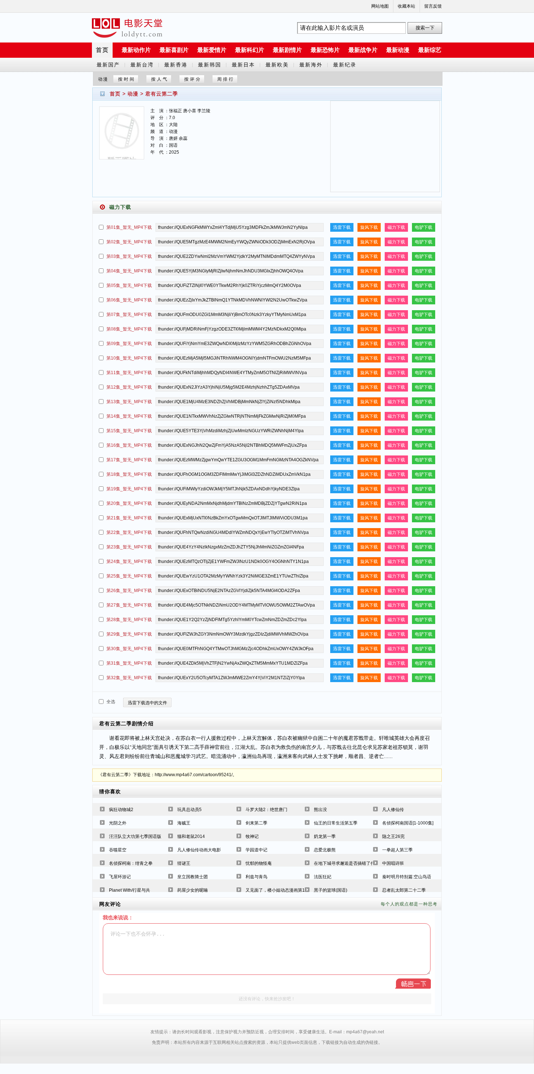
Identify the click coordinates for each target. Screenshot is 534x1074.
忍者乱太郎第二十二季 (404, 890)
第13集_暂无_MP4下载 (129, 401)
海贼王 (183, 823)
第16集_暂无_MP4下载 (129, 445)
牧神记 (252, 836)
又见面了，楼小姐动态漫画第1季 (277, 890)
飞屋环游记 (120, 876)
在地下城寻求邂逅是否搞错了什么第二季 (353, 863)
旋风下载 (369, 227)
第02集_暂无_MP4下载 (129, 241)
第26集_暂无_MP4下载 (129, 590)
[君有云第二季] (121, 137)
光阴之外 (117, 823)
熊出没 (320, 809)
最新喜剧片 (174, 50)
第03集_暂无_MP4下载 (129, 256)
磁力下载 (396, 227)
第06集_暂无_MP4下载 (129, 300)
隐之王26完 (393, 836)
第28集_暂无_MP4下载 (129, 619)
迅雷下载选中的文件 (147, 702)
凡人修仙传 (393, 809)
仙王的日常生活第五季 (335, 823)
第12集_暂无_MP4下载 (129, 387)
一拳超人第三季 (397, 849)
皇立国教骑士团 (192, 876)
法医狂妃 (322, 876)
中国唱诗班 (393, 863)
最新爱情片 (211, 50)
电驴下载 (423, 227)
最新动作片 (136, 50)
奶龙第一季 (325, 836)
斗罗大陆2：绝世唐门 (266, 809)
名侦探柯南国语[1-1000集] (407, 823)
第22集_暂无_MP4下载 (129, 532)
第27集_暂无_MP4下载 (129, 605)
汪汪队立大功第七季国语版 (135, 836)
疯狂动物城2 (121, 809)
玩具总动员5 (189, 809)
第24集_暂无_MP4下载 (129, 561)
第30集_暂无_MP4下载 (129, 648)
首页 (102, 50)
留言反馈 (433, 6)
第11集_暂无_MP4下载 (129, 372)
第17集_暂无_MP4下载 (129, 459)
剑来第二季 (256, 823)
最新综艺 (429, 50)
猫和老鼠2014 (191, 836)
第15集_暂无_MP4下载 (129, 430)
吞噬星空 (117, 849)
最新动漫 (397, 50)
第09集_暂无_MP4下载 (129, 343)
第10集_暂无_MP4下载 (129, 358)
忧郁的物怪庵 (259, 863)
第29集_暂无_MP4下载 (129, 634)
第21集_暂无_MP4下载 (129, 517)
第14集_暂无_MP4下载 (129, 416)
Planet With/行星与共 (129, 890)
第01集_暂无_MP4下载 (129, 227)
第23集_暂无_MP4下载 (129, 547)
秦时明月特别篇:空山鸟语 (406, 876)
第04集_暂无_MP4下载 (129, 270)
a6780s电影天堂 (127, 28)
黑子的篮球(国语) (330, 890)
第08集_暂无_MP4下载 (129, 329)
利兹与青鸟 (256, 876)
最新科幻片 (249, 50)
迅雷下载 (342, 227)
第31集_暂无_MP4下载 (129, 663)
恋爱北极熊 (325, 849)
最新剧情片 (287, 50)
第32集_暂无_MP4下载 (129, 677)
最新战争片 (362, 50)
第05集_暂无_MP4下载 (129, 285)
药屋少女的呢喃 (192, 890)
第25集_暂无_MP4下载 (129, 576)
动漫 (133, 94)
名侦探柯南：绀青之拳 (131, 863)
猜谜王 (183, 863)
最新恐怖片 (325, 50)
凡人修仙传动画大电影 (199, 849)
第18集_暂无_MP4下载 (129, 474)
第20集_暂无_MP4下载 (129, 503)
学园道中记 (256, 849)
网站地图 (380, 6)
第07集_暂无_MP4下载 (129, 314)
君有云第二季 (161, 94)
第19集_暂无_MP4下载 (129, 488)
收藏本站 (406, 6)
